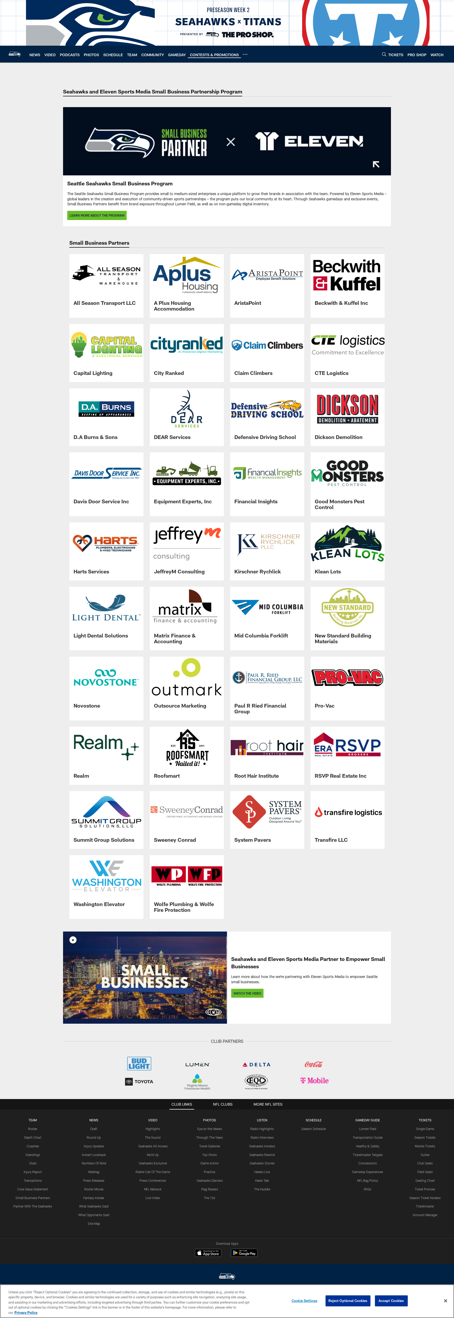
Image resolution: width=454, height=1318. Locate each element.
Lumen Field (367, 1129)
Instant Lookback (94, 1155)
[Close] (445, 1301)
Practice (209, 1172)
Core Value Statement (32, 1189)
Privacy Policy (26, 1312)
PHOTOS (209, 1120)
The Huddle (262, 1189)
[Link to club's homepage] (14, 54)
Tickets (425, 1120)
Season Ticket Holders (425, 1198)
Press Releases (93, 1180)
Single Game (425, 1129)
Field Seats (425, 1172)
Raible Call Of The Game (153, 1172)
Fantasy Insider (93, 1198)
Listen (262, 1120)
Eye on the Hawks (209, 1129)
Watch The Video (247, 993)
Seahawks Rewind (262, 1155)
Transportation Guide (368, 1137)
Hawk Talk (262, 1180)
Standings (32, 1155)
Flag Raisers (209, 1189)
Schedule (314, 1120)
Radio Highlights (262, 1129)
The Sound (153, 1137)
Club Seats (425, 1163)
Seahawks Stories (262, 1163)
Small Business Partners (33, 1198)
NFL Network (153, 1189)
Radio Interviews (262, 1137)
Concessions (367, 1163)
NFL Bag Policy (367, 1180)
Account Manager (425, 1215)
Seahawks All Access (153, 1146)
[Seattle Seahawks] (227, 1277)
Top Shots (209, 1155)
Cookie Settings (304, 1301)
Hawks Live (262, 1172)
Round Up (94, 1137)
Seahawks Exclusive (153, 1163)
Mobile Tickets (425, 1146)
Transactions (33, 1180)
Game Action (209, 1163)
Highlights (153, 1129)
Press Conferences (153, 1180)
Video (152, 1120)
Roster (32, 1129)
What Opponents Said (93, 1215)
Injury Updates (94, 1146)
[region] (227, 1301)
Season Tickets (425, 1137)
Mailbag (93, 1172)
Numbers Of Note (94, 1163)
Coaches (33, 1146)
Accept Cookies (391, 1301)
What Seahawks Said (94, 1206)
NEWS (93, 1120)
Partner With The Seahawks (32, 1206)
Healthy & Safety (367, 1146)
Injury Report (33, 1172)
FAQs (367, 1189)
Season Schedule (313, 1129)
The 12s (209, 1198)
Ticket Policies (425, 1189)
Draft (93, 1129)
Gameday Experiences (367, 1172)
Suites (425, 1155)
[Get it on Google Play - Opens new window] (244, 1255)
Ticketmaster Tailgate (368, 1155)
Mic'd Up (153, 1155)
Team (33, 1120)
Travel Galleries (209, 1146)
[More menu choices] (245, 54)
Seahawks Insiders (262, 1146)
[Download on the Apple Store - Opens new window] (208, 1253)
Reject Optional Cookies (348, 1301)
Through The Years (209, 1137)
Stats (33, 1163)
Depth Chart (32, 1137)
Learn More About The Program (97, 215)
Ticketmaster (425, 1206)
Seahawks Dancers (210, 1180)
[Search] (384, 54)
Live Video (153, 1198)
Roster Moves (94, 1189)
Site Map (94, 1223)
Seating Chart (425, 1180)
